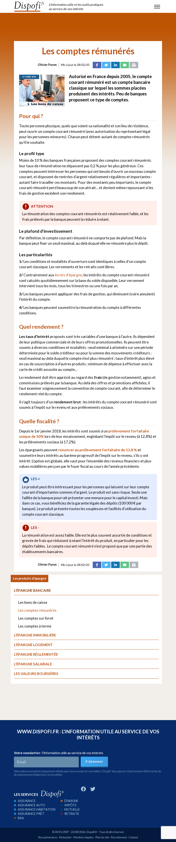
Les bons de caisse (32, 602)
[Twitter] (106, 65)
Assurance (27, 801)
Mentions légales (83, 837)
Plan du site (102, 837)
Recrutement (119, 837)
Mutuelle (72, 809)
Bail (21, 818)
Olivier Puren (47, 65)
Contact (133, 837)
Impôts (70, 805)
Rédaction (65, 837)
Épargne (71, 801)
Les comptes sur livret (35, 618)
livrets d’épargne (68, 275)
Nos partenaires (47, 837)
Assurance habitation (36, 809)
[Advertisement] (88, 27)
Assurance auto (31, 805)
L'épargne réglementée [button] (36, 654)
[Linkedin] (115, 65)
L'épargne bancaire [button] (32, 590)
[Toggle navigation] (157, 6)
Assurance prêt (31, 813)
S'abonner (94, 761)
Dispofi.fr (91, 832)
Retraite (71, 813)
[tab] (86, 655)
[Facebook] (97, 65)
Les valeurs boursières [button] (36, 673)
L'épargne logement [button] (33, 644)
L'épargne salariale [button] (33, 664)
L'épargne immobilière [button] (35, 635)
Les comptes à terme (34, 626)
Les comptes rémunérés (37, 610)
